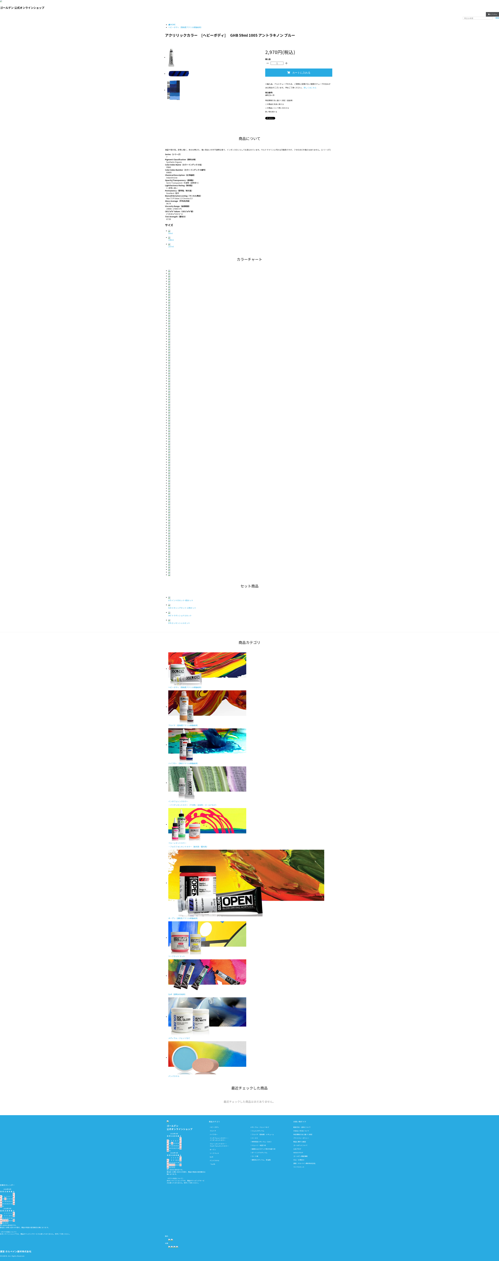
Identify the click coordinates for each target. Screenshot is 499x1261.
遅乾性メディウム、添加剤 (261, 1160)
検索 (497, 18)
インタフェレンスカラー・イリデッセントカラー (219, 1139)
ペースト (255, 1138)
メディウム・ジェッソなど (259, 1127)
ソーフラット (214, 1153)
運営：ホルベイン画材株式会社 (304, 1163)
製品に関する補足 (299, 1142)
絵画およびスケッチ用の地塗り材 (263, 1149)
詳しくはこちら (310, 87)
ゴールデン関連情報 (300, 1156)
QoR (211, 1157)
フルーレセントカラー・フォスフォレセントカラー (219, 1145)
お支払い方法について (301, 1131)
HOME (173, 24)
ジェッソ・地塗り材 (259, 1145)
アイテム (493, 14)
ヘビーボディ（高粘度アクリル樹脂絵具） (185, 27)
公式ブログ (297, 1149)
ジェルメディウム (258, 1131)
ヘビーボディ (214, 1127)
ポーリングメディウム (259, 1152)
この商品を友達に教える (274, 104)
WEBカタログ (298, 1152)
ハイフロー (214, 1134)
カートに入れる (301, 72)
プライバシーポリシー (301, 1138)
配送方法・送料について (302, 1127)
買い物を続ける (271, 111)
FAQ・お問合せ (298, 1160)
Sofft (213, 1164)
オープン (213, 1150)
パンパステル (214, 1160)
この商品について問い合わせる (277, 108)
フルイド (213, 1131)
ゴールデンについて (300, 1145)
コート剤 (255, 1156)
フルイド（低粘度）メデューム (263, 1134)
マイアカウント (477, 14)
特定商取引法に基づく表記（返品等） (279, 100)
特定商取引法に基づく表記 (302, 1134)
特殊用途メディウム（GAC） (262, 1142)
